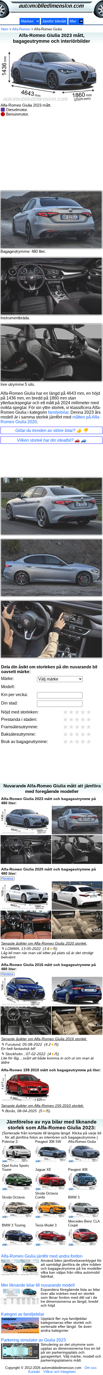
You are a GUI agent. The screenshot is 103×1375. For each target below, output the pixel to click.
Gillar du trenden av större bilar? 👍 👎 (51, 430)
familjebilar (58, 412)
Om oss (91, 1368)
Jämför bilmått (54, 21)
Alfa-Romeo (21, 29)
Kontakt (34, 1372)
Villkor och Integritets (59, 1372)
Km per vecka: (14, 694)
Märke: (7, 678)
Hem (4, 29)
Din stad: (9, 703)
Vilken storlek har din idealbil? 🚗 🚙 (51, 440)
